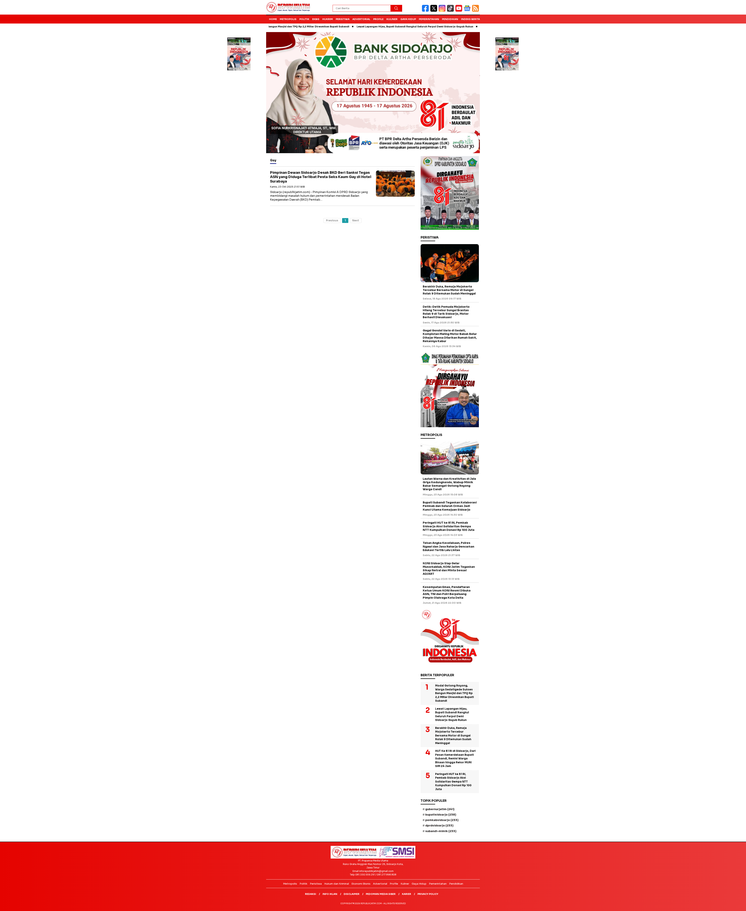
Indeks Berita (470, 19)
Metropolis (288, 19)
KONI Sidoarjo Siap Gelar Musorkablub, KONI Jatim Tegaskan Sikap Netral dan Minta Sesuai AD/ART (449, 569)
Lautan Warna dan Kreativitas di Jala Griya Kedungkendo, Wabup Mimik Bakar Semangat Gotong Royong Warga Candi (449, 484)
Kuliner (391, 19)
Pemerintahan (429, 19)
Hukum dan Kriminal (336, 883)
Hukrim (327, 19)
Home (273, 19)
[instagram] (443, 10)
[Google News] (468, 10)
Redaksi (310, 894)
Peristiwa (342, 19)
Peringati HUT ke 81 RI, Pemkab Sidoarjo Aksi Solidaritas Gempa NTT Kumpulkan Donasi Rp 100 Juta (448, 526)
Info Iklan (329, 894)
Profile (378, 19)
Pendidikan (450, 19)
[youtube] (459, 10)
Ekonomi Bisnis (360, 883)
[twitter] (434, 10)
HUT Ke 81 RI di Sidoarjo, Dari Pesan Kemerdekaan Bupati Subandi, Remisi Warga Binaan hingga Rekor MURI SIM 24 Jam (455, 758)
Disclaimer (351, 894)
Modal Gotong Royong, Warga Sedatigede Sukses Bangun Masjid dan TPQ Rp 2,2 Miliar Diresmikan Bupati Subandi (454, 693)
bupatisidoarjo (440, 814)
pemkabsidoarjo (441, 820)
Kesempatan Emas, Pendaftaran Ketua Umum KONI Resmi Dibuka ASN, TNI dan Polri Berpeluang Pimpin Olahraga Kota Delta (447, 592)
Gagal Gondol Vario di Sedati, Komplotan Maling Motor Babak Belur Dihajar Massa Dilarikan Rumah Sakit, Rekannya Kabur (450, 336)
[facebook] (426, 10)
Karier (406, 894)
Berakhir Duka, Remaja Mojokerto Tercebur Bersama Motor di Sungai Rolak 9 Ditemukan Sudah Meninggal (449, 290)
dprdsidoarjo (439, 825)
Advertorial (361, 19)
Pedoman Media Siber (381, 894)
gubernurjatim (439, 809)
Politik (304, 19)
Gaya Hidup (408, 19)
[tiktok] (451, 10)
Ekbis (315, 19)
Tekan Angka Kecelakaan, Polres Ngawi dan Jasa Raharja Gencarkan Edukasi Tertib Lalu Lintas (448, 546)
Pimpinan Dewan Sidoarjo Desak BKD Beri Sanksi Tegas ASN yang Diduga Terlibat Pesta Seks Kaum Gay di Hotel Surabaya (320, 176)
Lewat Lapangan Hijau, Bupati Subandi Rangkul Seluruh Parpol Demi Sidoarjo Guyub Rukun (372, 26)
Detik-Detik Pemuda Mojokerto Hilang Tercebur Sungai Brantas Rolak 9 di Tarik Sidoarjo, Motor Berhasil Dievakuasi (446, 312)
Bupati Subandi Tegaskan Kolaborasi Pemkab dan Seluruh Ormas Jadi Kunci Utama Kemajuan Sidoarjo (450, 506)
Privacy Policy (427, 894)
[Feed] (476, 10)
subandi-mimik (440, 831)
